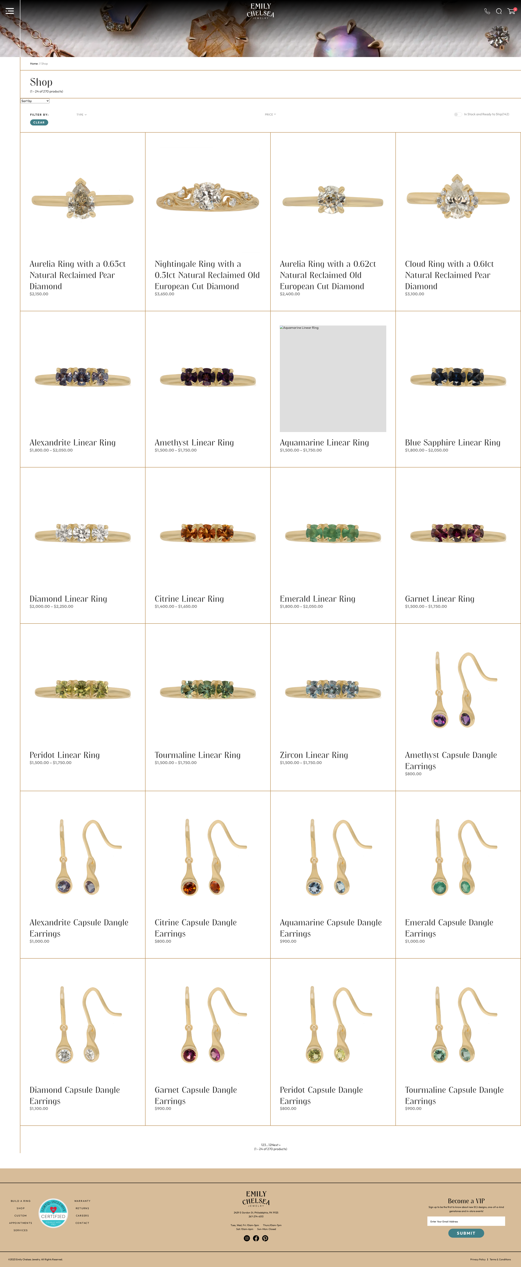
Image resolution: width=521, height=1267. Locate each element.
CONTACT (83, 1222)
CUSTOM (20, 1215)
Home (34, 63)
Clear (39, 122)
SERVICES (21, 1230)
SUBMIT (466, 1233)
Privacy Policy (478, 1259)
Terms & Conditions (500, 1259)
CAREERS (82, 1215)
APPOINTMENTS (20, 1222)
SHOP (21, 1208)
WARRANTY (82, 1200)
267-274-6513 (256, 1216)
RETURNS (83, 1208)
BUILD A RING (21, 1200)
